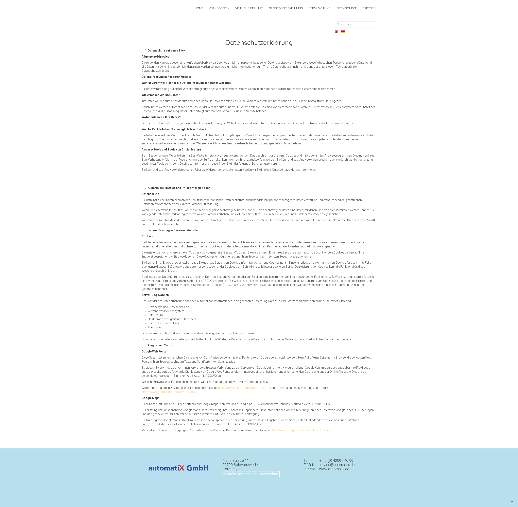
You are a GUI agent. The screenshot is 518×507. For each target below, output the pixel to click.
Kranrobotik (219, 8)
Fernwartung (319, 8)
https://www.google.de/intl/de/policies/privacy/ (301, 430)
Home (199, 8)
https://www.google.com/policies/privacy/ (169, 391)
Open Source (346, 8)
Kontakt (229, 474)
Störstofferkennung (286, 8)
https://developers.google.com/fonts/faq (244, 387)
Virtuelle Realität (249, 8)
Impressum (247, 474)
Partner (369, 8)
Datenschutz (268, 474)
